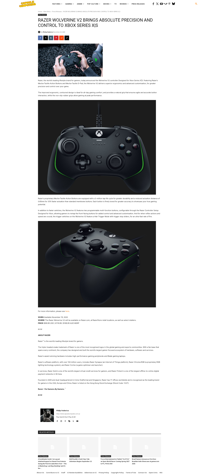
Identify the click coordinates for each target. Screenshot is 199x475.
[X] (45, 38)
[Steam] (165, 4)
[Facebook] (153, 4)
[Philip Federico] (39, 32)
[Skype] (69, 420)
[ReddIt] (61, 38)
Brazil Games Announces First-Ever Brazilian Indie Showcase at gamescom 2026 (145, 461)
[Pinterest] (169, 4)
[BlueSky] (173, 4)
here (67, 311)
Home (40, 12)
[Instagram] (61, 420)
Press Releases (57, 12)
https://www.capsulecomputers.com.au (68, 414)
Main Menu (47, 12)
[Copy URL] (66, 38)
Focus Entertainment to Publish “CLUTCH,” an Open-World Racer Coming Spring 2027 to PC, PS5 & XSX (115, 461)
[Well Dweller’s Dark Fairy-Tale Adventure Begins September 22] (83, 447)
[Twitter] (157, 4)
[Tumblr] (51, 38)
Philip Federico (48, 32)
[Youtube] (161, 4)
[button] (196, 4)
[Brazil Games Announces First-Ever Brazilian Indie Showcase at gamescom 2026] (146, 447)
